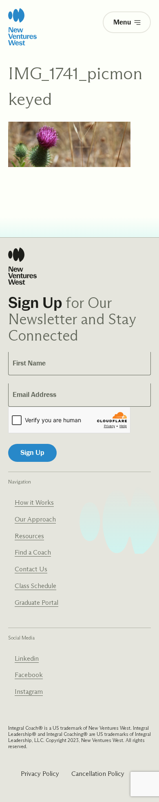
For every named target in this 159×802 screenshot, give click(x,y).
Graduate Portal (36, 602)
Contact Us (31, 569)
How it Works (34, 502)
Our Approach (35, 519)
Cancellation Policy (97, 773)
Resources (29, 536)
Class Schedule (35, 586)
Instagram (29, 691)
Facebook (29, 675)
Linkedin (27, 658)
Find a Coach (33, 552)
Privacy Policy (40, 773)
